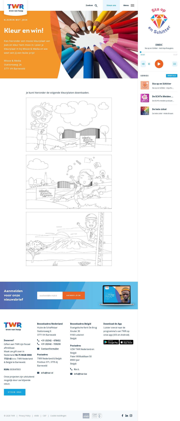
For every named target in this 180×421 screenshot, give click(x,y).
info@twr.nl (47, 372)
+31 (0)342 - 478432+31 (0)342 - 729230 (50, 342)
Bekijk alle (172, 75)
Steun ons (111, 5)
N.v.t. (76, 369)
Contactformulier (50, 348)
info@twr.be (80, 373)
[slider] (140, 52)
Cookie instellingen (58, 415)
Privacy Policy (24, 415)
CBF (44, 415)
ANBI (36, 415)
